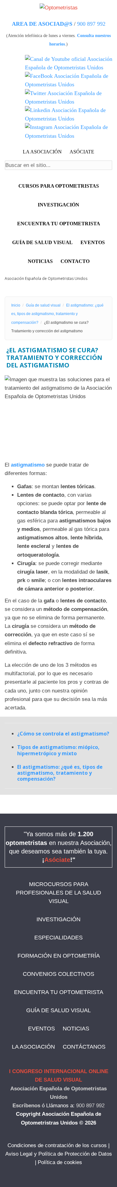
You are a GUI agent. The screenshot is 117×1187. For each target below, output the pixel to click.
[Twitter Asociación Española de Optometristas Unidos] (68, 97)
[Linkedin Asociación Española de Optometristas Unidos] (68, 114)
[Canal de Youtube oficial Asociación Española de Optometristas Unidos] (68, 63)
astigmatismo (28, 465)
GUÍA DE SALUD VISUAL (58, 1010)
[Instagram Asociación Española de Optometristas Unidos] (68, 131)
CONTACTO (75, 261)
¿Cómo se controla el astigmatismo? (63, 733)
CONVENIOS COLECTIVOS (58, 974)
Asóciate (57, 859)
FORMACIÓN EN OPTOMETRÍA (58, 956)
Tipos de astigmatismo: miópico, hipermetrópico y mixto (58, 750)
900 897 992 (91, 24)
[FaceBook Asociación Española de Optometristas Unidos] (68, 80)
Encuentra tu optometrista (58, 223)
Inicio (15, 305)
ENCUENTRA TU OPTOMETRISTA (58, 992)
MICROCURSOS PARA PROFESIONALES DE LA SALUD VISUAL (58, 892)
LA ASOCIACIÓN (42, 151)
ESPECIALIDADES (58, 937)
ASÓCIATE (82, 151)
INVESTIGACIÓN (58, 204)
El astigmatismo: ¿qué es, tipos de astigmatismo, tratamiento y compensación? (57, 313)
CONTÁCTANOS (84, 1047)
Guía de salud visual (42, 242)
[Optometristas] (59, 7)
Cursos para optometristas (58, 186)
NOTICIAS (40, 261)
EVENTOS (92, 242)
